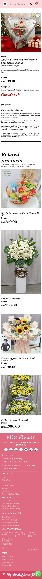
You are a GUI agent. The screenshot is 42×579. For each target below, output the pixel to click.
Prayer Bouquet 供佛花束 (10, 525)
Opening (5, 548)
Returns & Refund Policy (10, 494)
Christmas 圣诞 (12, 90)
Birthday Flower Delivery (10, 506)
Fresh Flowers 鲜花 (8, 517)
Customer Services (8, 485)
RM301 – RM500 (8, 557)
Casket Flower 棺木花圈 (7, 533)
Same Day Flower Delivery (11, 501)
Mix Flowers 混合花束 (9, 520)
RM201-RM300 (7, 559)
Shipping (5, 488)
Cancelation (6, 491)
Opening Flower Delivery (10, 503)
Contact (4, 483)
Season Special (34, 90)
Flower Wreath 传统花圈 (7, 540)
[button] (5, 4)
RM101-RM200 (23, 90)
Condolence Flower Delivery (11, 508)
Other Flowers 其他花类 (10, 522)
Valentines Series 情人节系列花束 (33, 549)
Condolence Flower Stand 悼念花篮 (33, 534)
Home (4, 477)
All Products (6, 480)
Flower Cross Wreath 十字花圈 (20, 534)
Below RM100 (7, 565)
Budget (3, 90)
